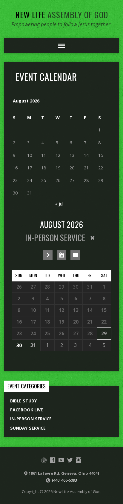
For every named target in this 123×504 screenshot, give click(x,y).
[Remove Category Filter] (92, 238)
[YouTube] (61, 460)
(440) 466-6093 (64, 480)
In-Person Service (31, 419)
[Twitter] (70, 460)
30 (19, 345)
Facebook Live (26, 410)
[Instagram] (78, 460)
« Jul (59, 204)
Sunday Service (28, 428)
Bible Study (23, 401)
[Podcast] (44, 460)
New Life (61, 14)
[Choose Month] (61, 255)
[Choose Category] (75, 255)
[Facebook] (52, 460)
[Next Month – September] (48, 255)
